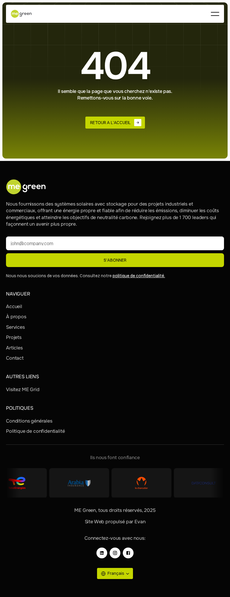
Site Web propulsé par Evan (115, 521)
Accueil (14, 306)
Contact (15, 358)
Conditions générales (29, 421)
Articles (14, 348)
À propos (16, 316)
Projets (14, 337)
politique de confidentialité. (139, 275)
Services (15, 327)
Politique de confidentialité (35, 431)
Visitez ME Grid (23, 389)
